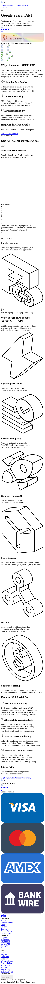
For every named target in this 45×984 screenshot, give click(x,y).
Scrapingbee (5, 940)
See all (3, 948)
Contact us (5, 957)
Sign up (8, 7)
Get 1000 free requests (9, 134)
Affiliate (4, 967)
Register (4, 955)
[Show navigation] (2, 10)
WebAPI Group (7, 961)
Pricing (10, 5)
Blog (26, 5)
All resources (6, 933)
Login (3, 7)
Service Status (6, 931)
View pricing (26, 778)
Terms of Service (7, 965)
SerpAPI (4, 946)
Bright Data (5, 942)
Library (4, 927)
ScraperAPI (5, 944)
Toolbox (4, 929)
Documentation (18, 5)
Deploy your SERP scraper (11, 778)
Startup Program (7, 972)
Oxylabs (4, 937)
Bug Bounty (5, 969)
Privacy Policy (6, 963)
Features (4, 5)
